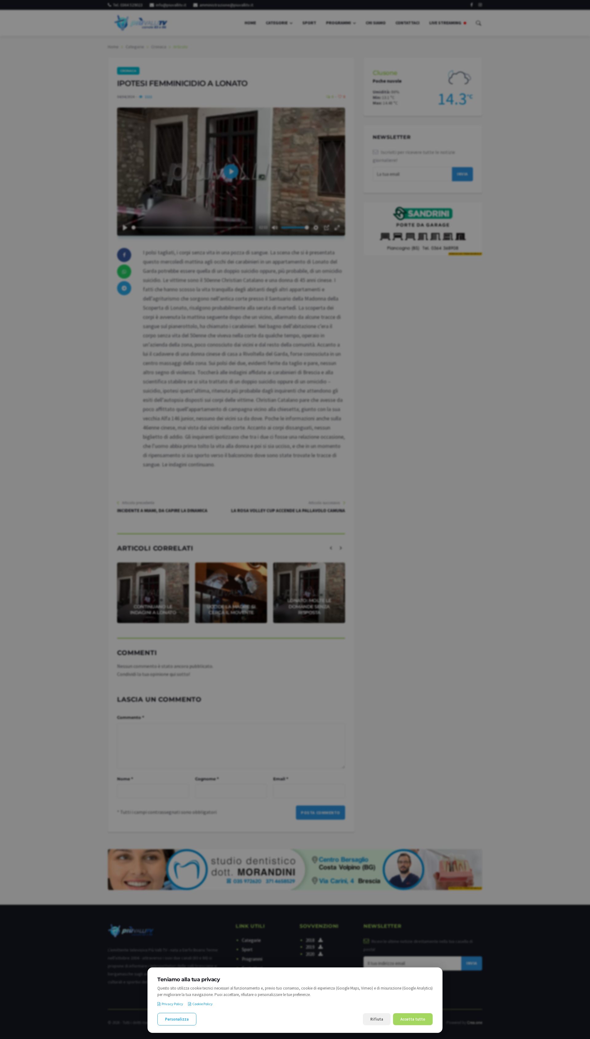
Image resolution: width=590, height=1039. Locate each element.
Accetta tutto (412, 1019)
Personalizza (177, 1019)
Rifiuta (376, 1019)
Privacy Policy (172, 1004)
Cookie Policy (202, 1004)
